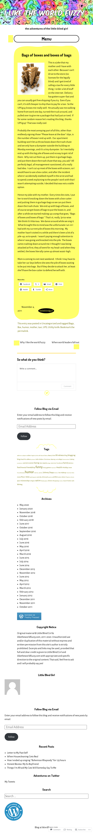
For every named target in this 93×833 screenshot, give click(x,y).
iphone (41, 472)
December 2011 (27, 599)
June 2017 (24, 523)
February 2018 (26, 520)
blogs (19, 459)
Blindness (60, 455)
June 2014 (24, 565)
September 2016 (27, 531)
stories (61, 480)
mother (33, 327)
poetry (50, 477)
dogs (49, 463)
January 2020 (26, 508)
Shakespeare (44, 480)
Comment (67, 386)
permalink (23, 331)
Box (19, 327)
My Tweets (10, 781)
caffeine (28, 459)
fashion (71, 463)
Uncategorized (49, 323)
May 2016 (24, 546)
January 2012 (25, 595)
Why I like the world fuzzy (32, 342)
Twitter (69, 480)
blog (65, 455)
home (70, 467)
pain (35, 477)
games (48, 467)
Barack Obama (44, 455)
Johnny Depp (48, 472)
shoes (50, 481)
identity (36, 472)
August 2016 (25, 535)
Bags (71, 323)
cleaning (53, 459)
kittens (56, 472)
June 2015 (24, 557)
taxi (40, 327)
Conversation (65, 459)
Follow (24, 436)
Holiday (65, 467)
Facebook (60, 463)
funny (39, 467)
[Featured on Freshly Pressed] (29, 619)
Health (59, 467)
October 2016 (26, 527)
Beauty (50, 455)
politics (55, 477)
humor (25, 327)
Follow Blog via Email (46, 409)
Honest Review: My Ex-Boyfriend (23, 764)
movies (19, 477)
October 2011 (25, 607)
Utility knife (53, 327)
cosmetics (19, 463)
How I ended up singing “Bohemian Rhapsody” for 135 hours (36, 760)
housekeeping (20, 472)
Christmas (47, 459)
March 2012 (25, 588)
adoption (24, 455)
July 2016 (23, 539)
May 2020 (24, 505)
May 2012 (24, 580)
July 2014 (23, 561)
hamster (53, 467)
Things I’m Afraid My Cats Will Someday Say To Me (31, 768)
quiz (18, 481)
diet (41, 463)
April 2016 (24, 550)
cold (57, 459)
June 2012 (24, 576)
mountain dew (70, 472)
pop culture (62, 477)
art (39, 455)
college (60, 459)
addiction (19, 455)
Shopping (55, 481)
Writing (19, 484)
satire (38, 480)
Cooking (72, 459)
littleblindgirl (46, 310)
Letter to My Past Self (17, 752)
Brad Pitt (23, 459)
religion (32, 481)
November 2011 (27, 603)
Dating (36, 463)
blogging (71, 455)
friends (23, 467)
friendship (30, 467)
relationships (25, 481)
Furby (44, 467)
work (72, 480)
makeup (63, 472)
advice (29, 455)
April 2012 (24, 584)
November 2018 (27, 512)
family (66, 463)
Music (23, 477)
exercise (53, 463)
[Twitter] (46, 392)
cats (36, 459)
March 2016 (25, 554)
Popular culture (70, 477)
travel (65, 481)
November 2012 (27, 573)
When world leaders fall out (65, 342)
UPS (45, 327)
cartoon (33, 459)
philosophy (45, 477)
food (19, 467)
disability (45, 463)
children (41, 459)
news (27, 477)
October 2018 (26, 516)
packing (32, 477)
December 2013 (27, 569)
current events (28, 463)
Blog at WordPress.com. (46, 827)
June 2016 (24, 542)
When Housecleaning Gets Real (22, 756)
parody (39, 477)
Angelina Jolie (34, 455)
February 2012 (26, 592)
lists (59, 472)
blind (53, 455)
